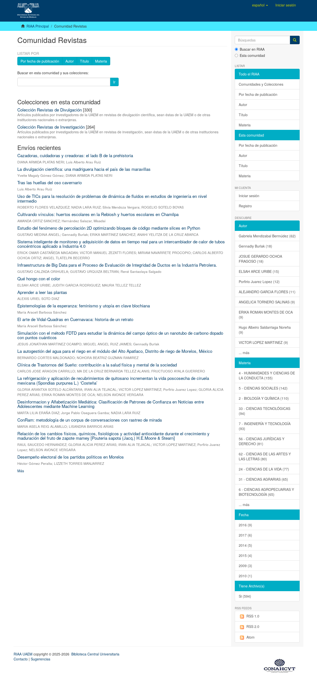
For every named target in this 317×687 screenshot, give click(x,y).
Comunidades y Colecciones (261, 84)
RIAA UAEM (23, 653)
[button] (260, 5)
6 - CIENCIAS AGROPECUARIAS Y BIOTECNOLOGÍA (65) (266, 492)
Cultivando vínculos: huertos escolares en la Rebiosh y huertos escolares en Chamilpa (98, 214)
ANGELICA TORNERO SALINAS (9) (267, 301)
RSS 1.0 (252, 616)
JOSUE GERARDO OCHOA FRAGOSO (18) (260, 259)
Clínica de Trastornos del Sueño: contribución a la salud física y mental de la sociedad (97, 365)
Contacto (21, 658)
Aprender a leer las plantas (42, 292)
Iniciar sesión (249, 195)
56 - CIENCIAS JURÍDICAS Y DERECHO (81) (261, 441)
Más (20, 470)
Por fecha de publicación (40, 61)
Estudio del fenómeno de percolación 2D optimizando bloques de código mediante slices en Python (108, 228)
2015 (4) (245, 555)
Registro (245, 205)
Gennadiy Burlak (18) (255, 246)
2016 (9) (245, 524)
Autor (69, 61)
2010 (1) (245, 575)
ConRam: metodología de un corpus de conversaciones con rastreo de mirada (89, 420)
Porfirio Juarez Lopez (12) (259, 281)
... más (244, 352)
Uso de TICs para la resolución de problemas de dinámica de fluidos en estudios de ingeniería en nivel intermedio (112, 198)
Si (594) (245, 596)
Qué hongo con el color (38, 278)
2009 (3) (245, 565)
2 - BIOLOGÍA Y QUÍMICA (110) (264, 398)
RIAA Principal (37, 26)
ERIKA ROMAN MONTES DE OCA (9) (266, 315)
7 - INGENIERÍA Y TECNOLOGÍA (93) (265, 426)
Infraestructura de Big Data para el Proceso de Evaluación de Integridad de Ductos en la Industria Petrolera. (117, 265)
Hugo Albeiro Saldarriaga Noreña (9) (265, 330)
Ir (114, 81)
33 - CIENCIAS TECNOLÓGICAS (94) (264, 411)
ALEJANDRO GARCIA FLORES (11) (267, 291)
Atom (250, 637)
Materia (101, 61)
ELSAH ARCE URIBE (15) (259, 271)
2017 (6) (245, 535)
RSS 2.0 (252, 626)
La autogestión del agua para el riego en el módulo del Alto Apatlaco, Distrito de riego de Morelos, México (114, 351)
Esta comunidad (252, 55)
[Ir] (295, 40)
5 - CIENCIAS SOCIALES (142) (263, 388)
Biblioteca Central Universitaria (95, 653)
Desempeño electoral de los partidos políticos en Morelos (70, 457)
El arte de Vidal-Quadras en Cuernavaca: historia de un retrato (75, 319)
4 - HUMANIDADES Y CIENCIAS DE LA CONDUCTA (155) (267, 375)
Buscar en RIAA (252, 49)
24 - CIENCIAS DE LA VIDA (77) (264, 469)
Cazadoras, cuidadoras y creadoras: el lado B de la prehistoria (75, 155)
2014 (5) (245, 545)
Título (84, 61)
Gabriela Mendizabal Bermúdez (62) (267, 235)
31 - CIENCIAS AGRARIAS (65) (263, 479)
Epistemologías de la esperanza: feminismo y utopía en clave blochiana (83, 305)
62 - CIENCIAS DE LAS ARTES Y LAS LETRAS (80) (265, 456)
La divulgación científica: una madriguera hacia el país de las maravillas (84, 169)
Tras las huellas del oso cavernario (49, 182)
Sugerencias (40, 658)
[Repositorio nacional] (281, 664)
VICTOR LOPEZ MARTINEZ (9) (263, 342)
